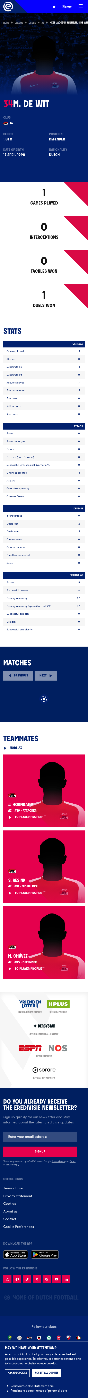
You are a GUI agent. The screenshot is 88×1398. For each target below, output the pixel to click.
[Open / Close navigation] (81, 6)
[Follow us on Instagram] (7, 1279)
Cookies (9, 1203)
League (19, 23)
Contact (9, 1219)
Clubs (32, 23)
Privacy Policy (58, 1161)
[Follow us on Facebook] (17, 1279)
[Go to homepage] (8, 6)
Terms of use (13, 1188)
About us (10, 1211)
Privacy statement (17, 1196)
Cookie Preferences (18, 1227)
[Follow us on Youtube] (56, 1279)
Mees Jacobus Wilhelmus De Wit (69, 23)
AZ (43, 23)
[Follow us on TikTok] (27, 1279)
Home (6, 23)
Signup (40, 1151)
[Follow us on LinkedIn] (66, 1279)
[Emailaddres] (40, 1137)
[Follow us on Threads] (47, 1279)
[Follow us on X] (37, 1279)
